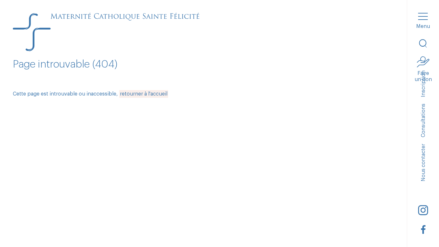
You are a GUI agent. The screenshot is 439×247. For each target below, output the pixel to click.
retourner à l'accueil (143, 93)
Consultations (423, 120)
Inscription (423, 83)
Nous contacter (423, 162)
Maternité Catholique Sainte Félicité (106, 32)
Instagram (423, 210)
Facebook (423, 229)
